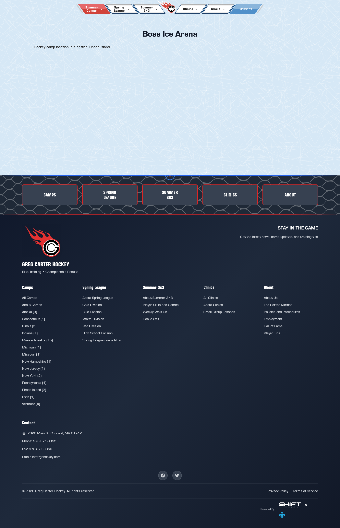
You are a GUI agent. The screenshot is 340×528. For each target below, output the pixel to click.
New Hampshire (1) (36, 361)
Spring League (119, 8)
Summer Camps (91, 8)
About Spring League (97, 297)
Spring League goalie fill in (101, 340)
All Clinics (210, 297)
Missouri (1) (31, 354)
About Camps (32, 304)
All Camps (29, 297)
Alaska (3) (29, 312)
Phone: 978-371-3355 (39, 441)
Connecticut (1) (33, 319)
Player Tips (272, 333)
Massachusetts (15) (37, 340)
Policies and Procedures (282, 312)
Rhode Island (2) (34, 389)
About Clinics (213, 304)
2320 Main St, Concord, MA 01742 (55, 433)
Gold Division (92, 304)
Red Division (91, 326)
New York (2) (32, 375)
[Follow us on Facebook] (163, 475)
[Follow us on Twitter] (177, 475)
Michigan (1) (31, 347)
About (215, 9)
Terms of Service (305, 491)
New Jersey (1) (33, 368)
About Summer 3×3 (158, 297)
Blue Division (92, 312)
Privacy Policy (278, 491)
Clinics (188, 9)
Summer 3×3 (146, 8)
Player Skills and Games (161, 304)
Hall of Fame (273, 326)
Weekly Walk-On (155, 312)
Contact (246, 9)
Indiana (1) (30, 333)
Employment (273, 319)
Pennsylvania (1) (34, 382)
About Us (271, 297)
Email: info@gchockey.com (41, 456)
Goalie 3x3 (151, 319)
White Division (93, 319)
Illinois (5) (29, 326)
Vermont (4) (31, 404)
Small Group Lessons (219, 312)
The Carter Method (278, 304)
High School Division (97, 333)
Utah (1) (28, 396)
